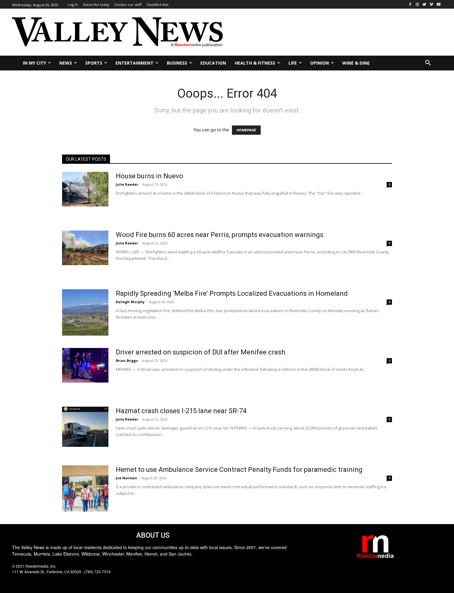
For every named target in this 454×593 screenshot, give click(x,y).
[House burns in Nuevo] (85, 189)
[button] (428, 63)
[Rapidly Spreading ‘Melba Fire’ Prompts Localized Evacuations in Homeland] (85, 312)
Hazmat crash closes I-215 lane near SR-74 (181, 411)
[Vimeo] (431, 4)
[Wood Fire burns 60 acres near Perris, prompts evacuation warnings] (85, 248)
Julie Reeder (127, 184)
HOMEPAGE (246, 130)
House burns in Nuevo (149, 176)
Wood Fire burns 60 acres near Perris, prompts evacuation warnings (219, 235)
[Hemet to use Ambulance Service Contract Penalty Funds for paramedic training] (85, 488)
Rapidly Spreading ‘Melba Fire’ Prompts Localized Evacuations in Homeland (232, 293)
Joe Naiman (126, 478)
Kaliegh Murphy (130, 301)
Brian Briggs (127, 360)
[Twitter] (424, 4)
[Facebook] (410, 4)
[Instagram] (417, 4)
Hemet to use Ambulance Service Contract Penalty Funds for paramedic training (239, 469)
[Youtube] (438, 4)
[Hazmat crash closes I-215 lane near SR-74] (85, 427)
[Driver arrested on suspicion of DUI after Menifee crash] (85, 365)
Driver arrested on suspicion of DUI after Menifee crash (200, 352)
